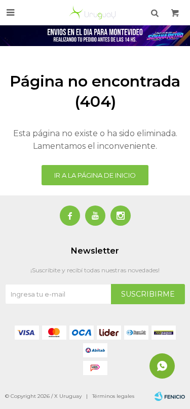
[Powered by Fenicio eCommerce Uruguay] (170, 396)
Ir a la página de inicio (95, 175)
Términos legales (113, 396)
